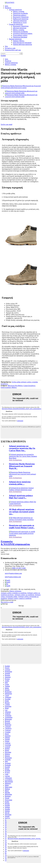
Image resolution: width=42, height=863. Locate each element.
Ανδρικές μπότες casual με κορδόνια (19, 598)
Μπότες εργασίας (18, 11)
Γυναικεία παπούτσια (16, 24)
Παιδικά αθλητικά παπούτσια (22, 44)
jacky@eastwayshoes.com (13, 573)
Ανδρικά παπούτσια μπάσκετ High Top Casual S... (21, 496)
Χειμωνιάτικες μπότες (20, 35)
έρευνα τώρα (5, 554)
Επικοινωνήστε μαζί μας (13, 50)
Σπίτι (6, 6)
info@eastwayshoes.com (13, 577)
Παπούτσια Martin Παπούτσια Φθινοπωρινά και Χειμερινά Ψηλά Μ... (22, 466)
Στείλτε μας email (6, 124)
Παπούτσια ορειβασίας (20, 13)
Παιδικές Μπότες (18, 41)
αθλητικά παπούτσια (19, 28)
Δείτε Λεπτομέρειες (15, 460)
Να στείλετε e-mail (7, 602)
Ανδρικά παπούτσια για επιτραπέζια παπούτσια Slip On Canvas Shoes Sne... (22, 448)
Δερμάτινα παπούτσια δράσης (22, 33)
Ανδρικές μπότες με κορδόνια (24, 595)
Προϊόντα (8, 8)
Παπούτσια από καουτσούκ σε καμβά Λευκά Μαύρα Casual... (22, 526)
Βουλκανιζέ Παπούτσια (20, 17)
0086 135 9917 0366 (19, 568)
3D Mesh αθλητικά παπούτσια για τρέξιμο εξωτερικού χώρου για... (21, 511)
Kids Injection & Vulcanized (22, 42)
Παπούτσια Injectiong (20, 37)
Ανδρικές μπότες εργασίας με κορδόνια (13, 593)
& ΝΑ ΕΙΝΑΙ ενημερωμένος (15, 542)
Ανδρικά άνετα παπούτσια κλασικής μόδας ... (20, 483)
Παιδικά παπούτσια (15, 39)
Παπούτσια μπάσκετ (19, 15)
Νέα (6, 46)
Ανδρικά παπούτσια (15, 9)
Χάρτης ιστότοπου (15, 591)
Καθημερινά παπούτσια (20, 19)
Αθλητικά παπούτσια (20, 20)
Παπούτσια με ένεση (20, 22)
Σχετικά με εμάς (10, 48)
